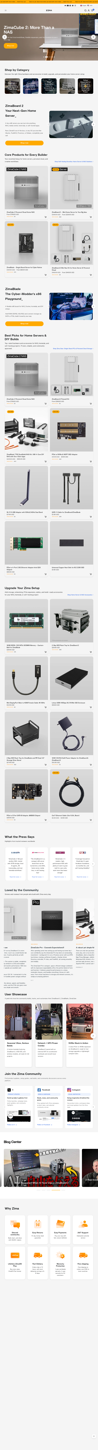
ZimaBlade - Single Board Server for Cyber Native (24, 267)
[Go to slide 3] (47, 56)
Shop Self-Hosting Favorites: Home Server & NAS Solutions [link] (73, 161)
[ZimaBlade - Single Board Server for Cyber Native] (26, 243)
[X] (72, 5)
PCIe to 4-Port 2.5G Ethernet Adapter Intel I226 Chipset (24, 568)
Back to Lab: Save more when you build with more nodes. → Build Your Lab (22, 1)
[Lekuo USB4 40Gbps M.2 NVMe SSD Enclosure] (71, 678)
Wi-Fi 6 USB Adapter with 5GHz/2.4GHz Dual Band (25, 512)
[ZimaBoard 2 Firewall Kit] (71, 374)
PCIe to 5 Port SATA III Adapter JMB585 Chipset (23, 815)
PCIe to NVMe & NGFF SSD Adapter (65, 454)
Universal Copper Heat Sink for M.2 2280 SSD (68, 567)
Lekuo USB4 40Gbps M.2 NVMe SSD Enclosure (68, 703)
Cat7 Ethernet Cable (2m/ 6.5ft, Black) (66, 815)
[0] (91, 10)
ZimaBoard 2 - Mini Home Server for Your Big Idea (69, 212)
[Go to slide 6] (54, 56)
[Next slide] (93, 37)
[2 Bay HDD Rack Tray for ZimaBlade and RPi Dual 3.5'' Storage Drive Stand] (26, 733)
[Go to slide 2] (45, 56)
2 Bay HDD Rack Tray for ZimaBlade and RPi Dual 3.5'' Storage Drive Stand (26, 759)
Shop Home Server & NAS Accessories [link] (79, 595)
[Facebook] (70, 5)
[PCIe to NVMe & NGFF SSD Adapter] (71, 429)
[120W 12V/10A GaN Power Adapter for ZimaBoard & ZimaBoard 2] (71, 733)
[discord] (65, 5)
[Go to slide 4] (49, 56)
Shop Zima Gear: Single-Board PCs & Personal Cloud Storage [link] (72, 348)
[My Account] (88, 10)
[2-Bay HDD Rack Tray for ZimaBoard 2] (71, 620)
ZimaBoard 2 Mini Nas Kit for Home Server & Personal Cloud (71, 269)
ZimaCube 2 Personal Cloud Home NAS (21, 212)
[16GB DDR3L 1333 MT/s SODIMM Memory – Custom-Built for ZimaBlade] (26, 620)
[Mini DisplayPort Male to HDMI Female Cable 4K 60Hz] (26, 678)
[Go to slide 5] (52, 56)
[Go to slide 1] (43, 56)
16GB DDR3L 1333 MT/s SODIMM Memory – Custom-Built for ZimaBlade (25, 646)
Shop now (10, 44)
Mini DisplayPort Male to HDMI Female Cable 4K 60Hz (26, 703)
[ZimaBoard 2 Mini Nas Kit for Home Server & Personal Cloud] (71, 243)
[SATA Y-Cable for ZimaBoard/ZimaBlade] (71, 487)
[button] (86, 5)
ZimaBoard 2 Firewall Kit (60, 399)
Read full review (14, 877)
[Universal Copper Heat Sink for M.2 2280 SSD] (71, 543)
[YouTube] (68, 5)
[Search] (85, 10)
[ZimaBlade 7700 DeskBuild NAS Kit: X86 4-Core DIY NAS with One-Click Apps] (26, 429)
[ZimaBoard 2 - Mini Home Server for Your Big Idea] (71, 187)
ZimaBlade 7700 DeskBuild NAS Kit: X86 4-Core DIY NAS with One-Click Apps (25, 455)
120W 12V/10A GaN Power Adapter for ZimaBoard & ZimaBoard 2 (70, 759)
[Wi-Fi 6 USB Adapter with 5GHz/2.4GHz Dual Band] (26, 487)
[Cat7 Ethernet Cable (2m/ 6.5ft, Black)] (71, 791)
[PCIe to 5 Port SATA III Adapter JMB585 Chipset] (26, 791)
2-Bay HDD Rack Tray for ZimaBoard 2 (65, 645)
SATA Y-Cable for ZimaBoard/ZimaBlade (66, 512)
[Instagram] (75, 5)
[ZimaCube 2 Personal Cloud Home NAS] (26, 187)
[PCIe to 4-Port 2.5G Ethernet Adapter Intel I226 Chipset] (26, 543)
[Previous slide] (4, 37)
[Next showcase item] (93, 1035)
